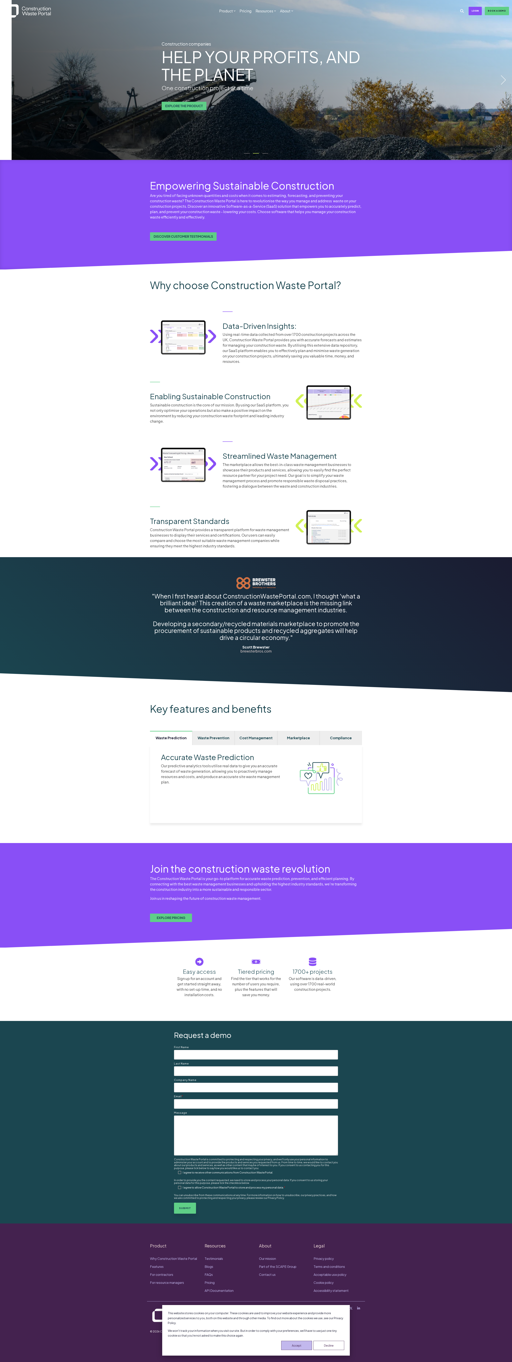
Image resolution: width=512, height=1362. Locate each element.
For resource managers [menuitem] (167, 1282)
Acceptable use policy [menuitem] (330, 1274)
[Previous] (10, 80)
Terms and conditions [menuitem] (329, 1266)
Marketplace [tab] (298, 737)
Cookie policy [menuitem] (324, 1282)
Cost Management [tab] (256, 737)
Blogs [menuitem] (209, 1266)
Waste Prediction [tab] (171, 737)
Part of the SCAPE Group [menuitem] (277, 1266)
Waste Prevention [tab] (213, 737)
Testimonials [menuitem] (214, 1258)
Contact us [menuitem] (267, 1274)
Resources (264, 11)
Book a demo (497, 11)
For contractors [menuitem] (161, 1274)
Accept (296, 1345)
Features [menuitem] (157, 1266)
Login (475, 11)
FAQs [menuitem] (209, 1274)
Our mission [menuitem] (267, 1258)
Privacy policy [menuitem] (324, 1258)
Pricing (246, 11)
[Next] (502, 80)
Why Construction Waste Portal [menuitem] (173, 1258)
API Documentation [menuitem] (219, 1290)
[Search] (462, 11)
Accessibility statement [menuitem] (331, 1290)
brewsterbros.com (256, 651)
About (285, 11)
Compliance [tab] (341, 737)
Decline (329, 1345)
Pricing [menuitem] (210, 1282)
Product (226, 11)
